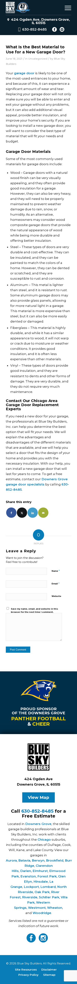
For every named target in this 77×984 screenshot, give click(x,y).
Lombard (48, 887)
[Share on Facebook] (11, 512)
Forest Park (47, 876)
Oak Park (42, 892)
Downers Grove (38, 824)
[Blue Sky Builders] (32, 7)
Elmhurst (40, 871)
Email (55, 583)
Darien (25, 871)
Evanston (28, 876)
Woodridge (42, 913)
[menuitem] (66, 7)
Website (56, 596)
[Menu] (66, 7)
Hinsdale (40, 881)
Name (56, 570)
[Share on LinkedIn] (32, 512)
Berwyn (38, 860)
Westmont (37, 908)
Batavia (24, 860)
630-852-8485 (34, 29)
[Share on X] (22, 512)
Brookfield (54, 860)
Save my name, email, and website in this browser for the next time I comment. (34, 610)
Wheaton (54, 908)
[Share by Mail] (43, 512)
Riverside (29, 897)
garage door (24, 73)
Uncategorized (37, 58)
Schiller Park (49, 897)
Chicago (44, 839)
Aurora (11, 860)
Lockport (31, 887)
